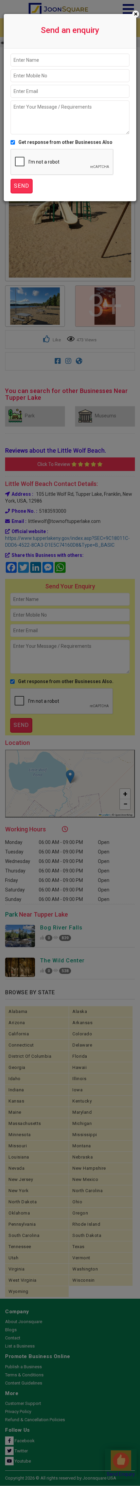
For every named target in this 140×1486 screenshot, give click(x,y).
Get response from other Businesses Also (65, 142)
